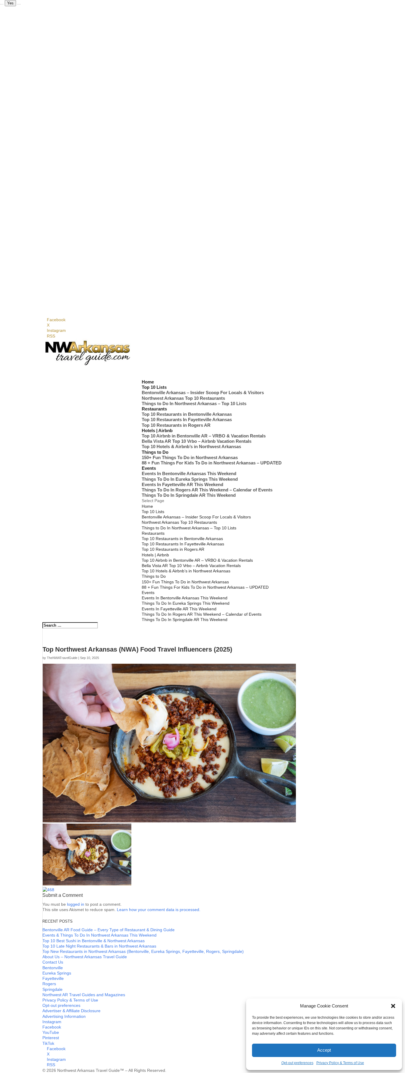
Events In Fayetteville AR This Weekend (182, 484)
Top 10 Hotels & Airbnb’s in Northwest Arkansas (191, 446)
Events (148, 592)
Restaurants (153, 533)
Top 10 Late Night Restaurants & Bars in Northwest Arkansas (99, 946)
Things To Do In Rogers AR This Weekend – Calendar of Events (207, 489)
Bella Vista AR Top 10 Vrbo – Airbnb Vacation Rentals (196, 441)
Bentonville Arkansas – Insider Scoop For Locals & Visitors (203, 392)
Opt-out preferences (297, 1063)
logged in (75, 904)
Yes (10, 3)
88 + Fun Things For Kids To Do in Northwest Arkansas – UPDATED (212, 462)
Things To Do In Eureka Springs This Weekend (190, 479)
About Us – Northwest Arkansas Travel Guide (84, 956)
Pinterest (50, 1037)
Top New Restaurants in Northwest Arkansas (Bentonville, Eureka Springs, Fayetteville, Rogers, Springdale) (143, 951)
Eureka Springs (56, 973)
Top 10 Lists (153, 511)
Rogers (49, 983)
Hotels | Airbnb (155, 555)
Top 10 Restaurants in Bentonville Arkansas (187, 414)
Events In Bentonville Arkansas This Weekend (189, 473)
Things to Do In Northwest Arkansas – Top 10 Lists (194, 403)
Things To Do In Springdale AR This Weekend (189, 495)
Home (147, 506)
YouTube (50, 1032)
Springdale (52, 989)
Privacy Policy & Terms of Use (340, 1063)
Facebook (51, 1027)
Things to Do (154, 576)
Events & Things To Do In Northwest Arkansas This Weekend (99, 935)
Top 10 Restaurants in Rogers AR (176, 425)
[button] (393, 1006)
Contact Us (52, 962)
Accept (324, 1050)
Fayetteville (53, 978)
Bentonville (52, 967)
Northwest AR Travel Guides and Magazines (83, 994)
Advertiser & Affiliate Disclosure (71, 1010)
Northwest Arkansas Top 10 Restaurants (183, 398)
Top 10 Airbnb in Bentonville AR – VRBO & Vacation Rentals (204, 435)
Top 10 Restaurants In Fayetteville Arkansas (187, 419)
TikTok (48, 1043)
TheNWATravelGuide (62, 658)
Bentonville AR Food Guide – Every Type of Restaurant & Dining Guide (108, 929)
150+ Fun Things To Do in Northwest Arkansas (190, 457)
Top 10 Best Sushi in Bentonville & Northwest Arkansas (93, 940)
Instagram (51, 1021)
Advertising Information (64, 1016)
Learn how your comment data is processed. (158, 909)
